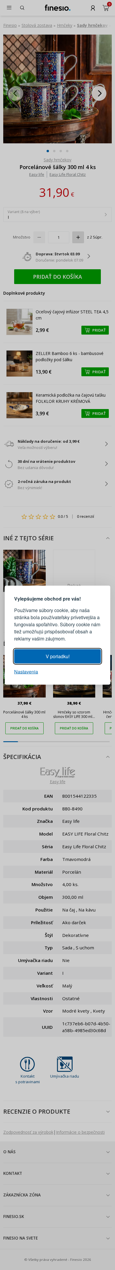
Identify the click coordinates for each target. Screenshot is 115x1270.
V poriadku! (58, 656)
